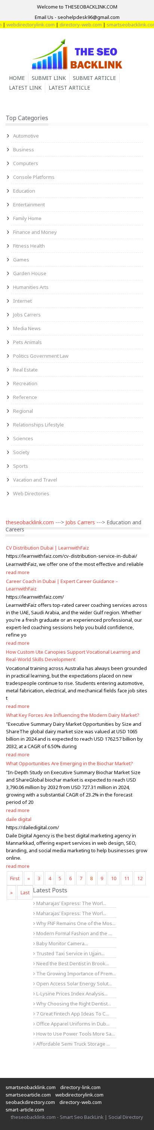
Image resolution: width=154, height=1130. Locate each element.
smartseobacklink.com (127, 24)
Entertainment (29, 204)
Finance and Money (35, 232)
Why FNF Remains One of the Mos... (75, 923)
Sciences (23, 438)
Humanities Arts (31, 287)
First (14, 878)
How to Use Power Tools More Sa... (75, 1033)
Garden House (29, 273)
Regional (23, 411)
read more (18, 572)
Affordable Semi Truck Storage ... (72, 1043)
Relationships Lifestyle (38, 424)
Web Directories (31, 493)
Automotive (26, 135)
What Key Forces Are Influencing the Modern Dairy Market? (72, 715)
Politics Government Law (40, 355)
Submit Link (49, 77)
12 (139, 878)
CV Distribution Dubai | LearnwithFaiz (47, 547)
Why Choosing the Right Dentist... (73, 1003)
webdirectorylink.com (26, 24)
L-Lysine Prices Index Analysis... (71, 993)
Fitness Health (29, 245)
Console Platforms (34, 177)
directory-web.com (76, 24)
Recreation (25, 383)
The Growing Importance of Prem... (75, 973)
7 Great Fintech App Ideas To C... (72, 1013)
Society (21, 452)
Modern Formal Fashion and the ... (73, 933)
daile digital (18, 819)
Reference (25, 397)
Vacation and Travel (35, 479)
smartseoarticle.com (28, 1094)
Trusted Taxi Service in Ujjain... (70, 953)
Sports (20, 466)
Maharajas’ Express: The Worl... (70, 903)
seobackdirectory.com (30, 1102)
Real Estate (25, 369)
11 (126, 878)
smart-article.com (25, 1109)
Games (21, 259)
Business (23, 149)
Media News (27, 328)
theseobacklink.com (30, 522)
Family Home (27, 218)
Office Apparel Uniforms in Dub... (72, 1023)
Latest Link (25, 87)
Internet (22, 300)
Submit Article (94, 77)
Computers (25, 163)
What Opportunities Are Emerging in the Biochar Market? (69, 763)
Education (24, 190)
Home (17, 77)
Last (25, 892)
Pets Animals (27, 342)
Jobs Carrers (27, 314)
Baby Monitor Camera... (61, 943)
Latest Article (69, 87)
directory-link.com (80, 1087)
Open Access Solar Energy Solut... (73, 983)
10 (113, 878)
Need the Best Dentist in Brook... (72, 963)
